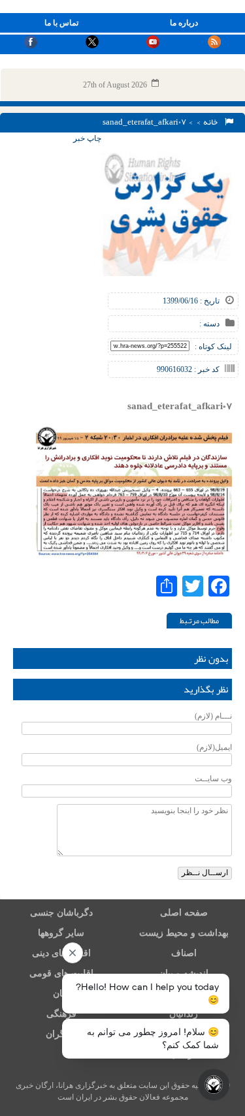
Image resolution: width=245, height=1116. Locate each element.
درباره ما (184, 22)
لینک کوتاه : (213, 346)
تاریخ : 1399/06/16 (191, 300)
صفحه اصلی (184, 913)
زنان (61, 994)
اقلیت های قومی (61, 973)
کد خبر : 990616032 (188, 369)
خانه (211, 122)
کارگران (61, 1034)
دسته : (209, 323)
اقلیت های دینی (61, 953)
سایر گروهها (61, 933)
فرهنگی (61, 1014)
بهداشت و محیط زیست (184, 933)
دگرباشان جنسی (61, 913)
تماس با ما (61, 22)
